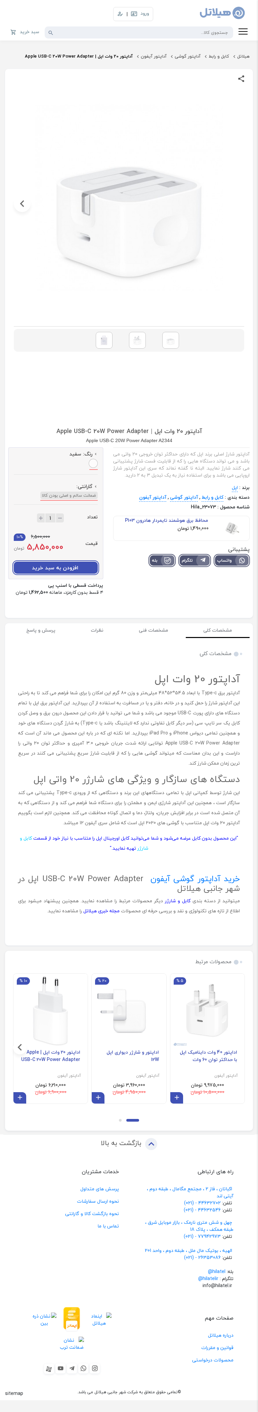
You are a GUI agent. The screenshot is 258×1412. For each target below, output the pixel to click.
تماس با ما (108, 1226)
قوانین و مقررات (217, 1347)
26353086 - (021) (202, 1257)
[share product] (241, 78)
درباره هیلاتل (220, 1335)
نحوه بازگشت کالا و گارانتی (92, 1213)
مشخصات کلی (217, 630)
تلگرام (187, 560)
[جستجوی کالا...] (51, 32)
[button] (235, 203)
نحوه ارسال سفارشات (98, 1201)
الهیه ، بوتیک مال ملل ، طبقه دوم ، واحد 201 (188, 1250)
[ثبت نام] (120, 14)
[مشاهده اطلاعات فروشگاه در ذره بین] (44, 1319)
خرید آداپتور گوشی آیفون (195, 879)
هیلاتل (243, 56)
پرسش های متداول (99, 1189)
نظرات (97, 630)
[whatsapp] (83, 1368)
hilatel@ (216, 1271)
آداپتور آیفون (154, 56)
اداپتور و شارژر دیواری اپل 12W (132, 1056)
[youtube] (60, 1368)
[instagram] (95, 1368)
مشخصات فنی (153, 630)
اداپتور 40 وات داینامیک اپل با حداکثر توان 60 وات (208, 1056)
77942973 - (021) (202, 1236)
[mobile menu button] (243, 32)
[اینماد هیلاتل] (99, 1319)
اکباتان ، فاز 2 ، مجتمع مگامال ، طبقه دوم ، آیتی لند (190, 1192)
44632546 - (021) (202, 1210)
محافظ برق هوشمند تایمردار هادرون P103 (166, 520)
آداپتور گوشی (188, 56)
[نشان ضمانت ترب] (72, 1344)
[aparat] (49, 1369)
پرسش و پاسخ (40, 630)
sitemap (14, 1393)
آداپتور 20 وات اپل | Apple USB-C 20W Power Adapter (79, 56)
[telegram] (72, 1368)
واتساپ (224, 560)
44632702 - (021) (202, 1203)
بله (155, 560)
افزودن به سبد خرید (55, 567)
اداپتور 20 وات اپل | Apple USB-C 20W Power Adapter (50, 1056)
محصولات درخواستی (212, 1360)
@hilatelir (208, 1278)
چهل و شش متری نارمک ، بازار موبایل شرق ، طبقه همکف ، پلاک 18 (189, 1225)
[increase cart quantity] (41, 517)
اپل (235, 487)
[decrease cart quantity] (60, 517)
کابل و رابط (219, 56)
